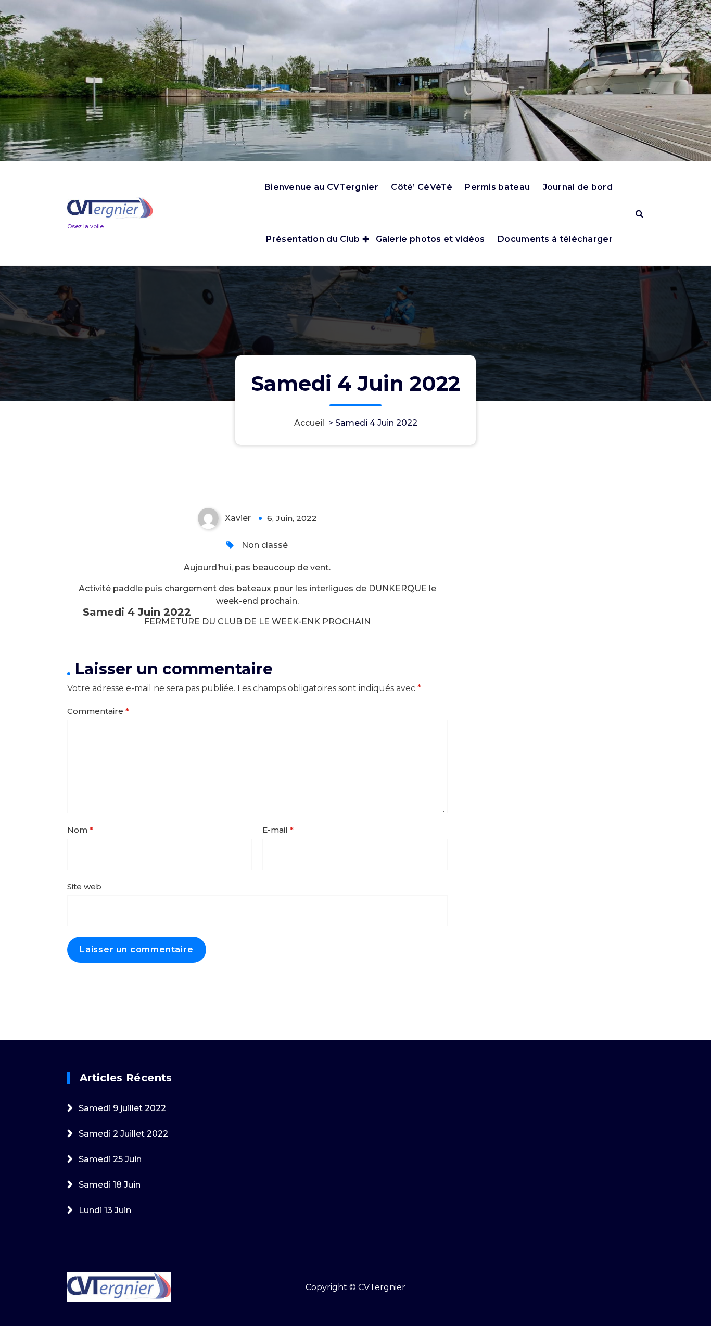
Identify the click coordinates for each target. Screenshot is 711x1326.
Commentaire (98, 711)
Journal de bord (578, 187)
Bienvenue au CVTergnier (321, 187)
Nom (80, 830)
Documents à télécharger (555, 239)
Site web (84, 886)
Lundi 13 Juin (105, 1210)
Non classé (265, 545)
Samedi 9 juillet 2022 (122, 1108)
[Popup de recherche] (639, 213)
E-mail (278, 830)
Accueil (309, 423)
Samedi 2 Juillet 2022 (123, 1134)
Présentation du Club (313, 239)
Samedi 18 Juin (110, 1185)
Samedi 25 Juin (110, 1159)
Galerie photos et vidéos (430, 239)
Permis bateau (497, 187)
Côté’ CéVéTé (421, 187)
